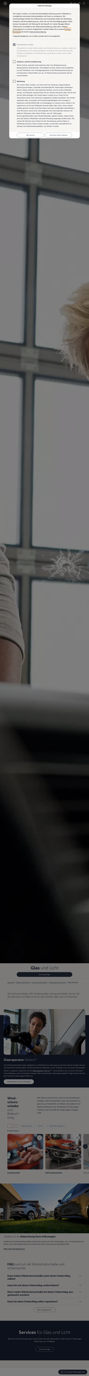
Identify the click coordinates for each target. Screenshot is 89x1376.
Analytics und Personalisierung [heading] (29, 62)
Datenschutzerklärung (38, 32)
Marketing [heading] (21, 81)
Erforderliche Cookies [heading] (25, 45)
